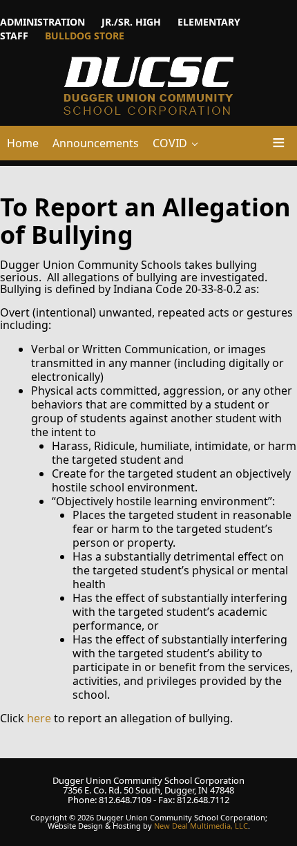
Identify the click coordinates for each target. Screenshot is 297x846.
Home (23, 143)
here (39, 718)
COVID (170, 143)
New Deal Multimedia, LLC (201, 825)
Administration (42, 21)
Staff (14, 35)
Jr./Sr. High (131, 21)
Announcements (95, 143)
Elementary (209, 21)
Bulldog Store (84, 35)
